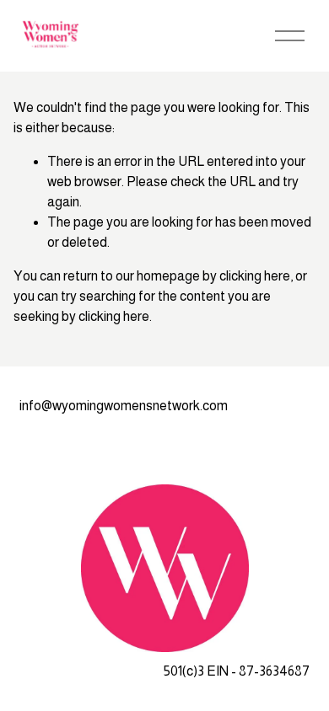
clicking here (254, 276)
